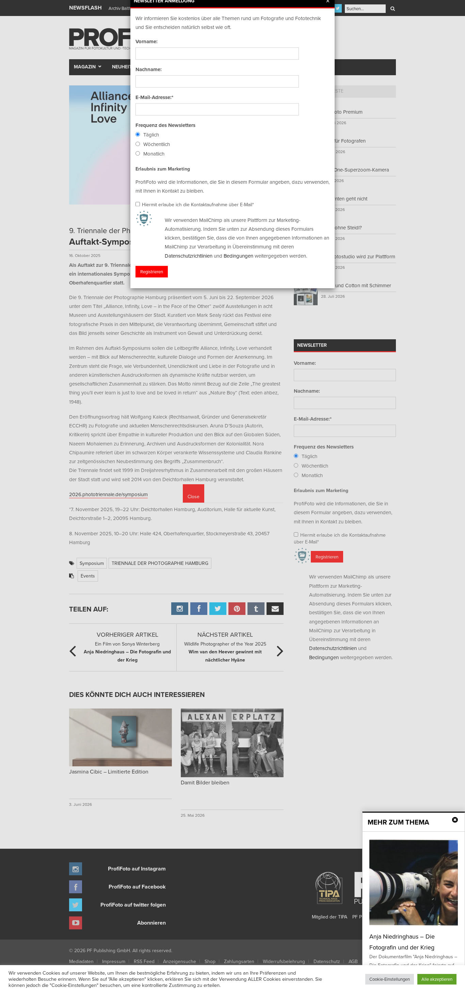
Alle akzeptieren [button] (436, 979)
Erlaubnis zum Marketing (162, 168)
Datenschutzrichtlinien (188, 255)
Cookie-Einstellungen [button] (389, 979)
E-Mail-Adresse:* (154, 97)
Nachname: (148, 69)
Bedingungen (238, 255)
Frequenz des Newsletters (165, 125)
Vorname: (146, 41)
